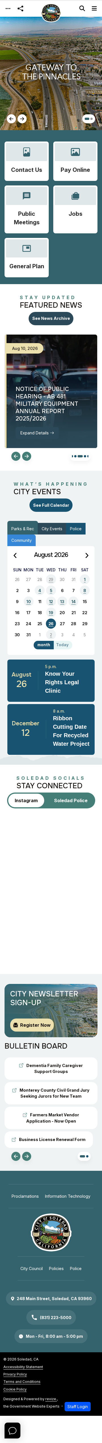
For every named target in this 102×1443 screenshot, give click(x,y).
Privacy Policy (15, 1374)
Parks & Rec (22, 528)
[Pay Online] (75, 161)
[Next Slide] (22, 118)
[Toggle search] (82, 8)
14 (73, 601)
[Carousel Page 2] (75, 456)
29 (51, 579)
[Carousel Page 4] (85, 456)
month (43, 645)
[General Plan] (27, 257)
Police (76, 528)
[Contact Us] (27, 161)
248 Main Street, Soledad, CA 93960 (54, 1298)
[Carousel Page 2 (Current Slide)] (90, 119)
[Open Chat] (12, 1430)
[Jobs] (75, 209)
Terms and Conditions (22, 1381)
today (62, 645)
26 (51, 623)
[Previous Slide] (11, 118)
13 (62, 601)
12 (51, 601)
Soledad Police (71, 800)
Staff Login (77, 1406)
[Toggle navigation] (8, 8)
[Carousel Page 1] (86, 119)
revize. (51, 1399)
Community (21, 540)
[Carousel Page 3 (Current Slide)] (80, 456)
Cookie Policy (15, 1389)
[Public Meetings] (27, 209)
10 (28, 601)
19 (51, 612)
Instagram (26, 800)
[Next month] (87, 556)
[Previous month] (15, 556)
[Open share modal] (20, 8)
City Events (52, 528)
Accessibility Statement (23, 1367)
